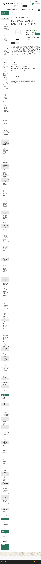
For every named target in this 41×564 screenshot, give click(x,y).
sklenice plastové (5, 437)
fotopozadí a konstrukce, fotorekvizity (6, 255)
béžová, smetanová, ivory (5, 455)
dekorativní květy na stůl (6, 111)
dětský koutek (6, 379)
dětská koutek (5, 380)
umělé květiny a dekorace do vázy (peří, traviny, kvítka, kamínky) (6, 82)
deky (4, 195)
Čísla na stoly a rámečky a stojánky (5, 70)
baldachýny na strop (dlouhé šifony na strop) (6, 137)
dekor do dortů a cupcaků (5, 488)
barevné (4, 459)
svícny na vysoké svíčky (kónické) (6, 39)
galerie (3, 519)
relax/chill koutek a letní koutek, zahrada (6, 180)
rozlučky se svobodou (5, 377)
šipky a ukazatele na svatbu (5, 373)
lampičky (5, 77)
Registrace (38, 1)
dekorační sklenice (5, 430)
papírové (5, 233)
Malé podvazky (5, 321)
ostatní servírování (5, 509)
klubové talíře (5, 407)
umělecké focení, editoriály (5, 526)
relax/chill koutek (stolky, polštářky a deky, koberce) (5, 205)
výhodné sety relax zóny (5, 184)
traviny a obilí (6, 88)
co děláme (4, 544)
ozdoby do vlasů (6, 351)
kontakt (3, 546)
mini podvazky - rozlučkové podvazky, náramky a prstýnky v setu (6, 339)
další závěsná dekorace (6, 314)
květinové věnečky (5, 354)
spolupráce (5, 541)
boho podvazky (6, 330)
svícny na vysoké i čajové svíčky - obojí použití (6, 52)
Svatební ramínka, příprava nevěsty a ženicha (5, 358)
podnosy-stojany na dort (6, 477)
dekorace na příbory (5, 424)
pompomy (6, 308)
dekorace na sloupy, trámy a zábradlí (6, 292)
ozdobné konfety (5, 108)
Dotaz (30, 39)
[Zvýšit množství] (34, 33)
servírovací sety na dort (6, 480)
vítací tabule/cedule (6, 157)
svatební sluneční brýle (5, 201)
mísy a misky (5, 515)
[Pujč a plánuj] (7, 3)
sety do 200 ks (6, 408)
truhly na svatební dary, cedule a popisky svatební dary (6, 166)
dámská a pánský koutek (6, 387)
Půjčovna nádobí (26, 9)
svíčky (5, 64)
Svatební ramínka (4, 362)
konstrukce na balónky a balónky (6, 259)
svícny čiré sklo (6, 57)
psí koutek (5, 382)
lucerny (5, 79)
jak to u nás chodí (4, 531)
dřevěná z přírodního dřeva (5, 101)
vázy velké (6, 26)
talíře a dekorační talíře (5, 400)
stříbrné (4, 448)
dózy (4, 511)
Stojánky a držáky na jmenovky (5, 243)
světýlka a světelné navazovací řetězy (5, 217)
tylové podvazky (6, 335)
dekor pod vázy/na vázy (6, 29)
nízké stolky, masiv (5, 188)
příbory (4, 421)
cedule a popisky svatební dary (5, 173)
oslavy (4, 522)
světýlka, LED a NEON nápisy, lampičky (5, 212)
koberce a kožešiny (5, 191)
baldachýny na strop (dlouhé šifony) (5, 317)
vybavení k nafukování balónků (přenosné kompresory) (5, 269)
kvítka (5, 92)
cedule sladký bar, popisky (5, 491)
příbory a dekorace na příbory (5, 418)
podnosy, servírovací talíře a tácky (5, 442)
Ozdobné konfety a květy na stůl (6, 104)
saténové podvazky (5, 333)
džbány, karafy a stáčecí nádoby (4, 497)
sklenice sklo (6, 432)
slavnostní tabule (5, 16)
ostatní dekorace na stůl (5, 114)
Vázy (4, 21)
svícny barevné (5, 59)
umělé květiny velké (6, 98)
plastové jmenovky (6, 231)
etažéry (4, 470)
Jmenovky (5, 229)
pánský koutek (5, 388)
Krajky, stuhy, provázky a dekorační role (5, 370)
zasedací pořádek (4, 160)
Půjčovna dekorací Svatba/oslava (12, 9)
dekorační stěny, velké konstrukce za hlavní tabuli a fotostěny (6, 132)
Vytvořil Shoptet (37, 561)
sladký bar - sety (6, 485)
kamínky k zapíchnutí (6, 91)
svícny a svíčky (5, 31)
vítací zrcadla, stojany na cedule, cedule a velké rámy (6, 142)
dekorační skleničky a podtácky (5, 427)
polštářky (5, 193)
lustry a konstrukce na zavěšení (5, 197)
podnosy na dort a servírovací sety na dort (5, 474)
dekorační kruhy (6, 306)
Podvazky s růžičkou (5, 326)
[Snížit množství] (34, 34)
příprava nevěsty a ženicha (5, 365)
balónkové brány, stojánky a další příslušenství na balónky (6, 263)
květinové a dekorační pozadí (6, 310)
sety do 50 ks (6, 412)
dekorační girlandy (6, 126)
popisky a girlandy (5, 121)
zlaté (4, 446)
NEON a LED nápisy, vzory (5, 221)
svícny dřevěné (5, 62)
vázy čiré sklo (6, 24)
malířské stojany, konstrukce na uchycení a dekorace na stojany (5, 151)
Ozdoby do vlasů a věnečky (5, 349)
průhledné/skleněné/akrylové (6, 445)
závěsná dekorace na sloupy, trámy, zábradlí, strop (6, 279)
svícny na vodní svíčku (6, 48)
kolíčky (5, 303)
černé (4, 457)
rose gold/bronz (6, 461)
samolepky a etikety (6, 253)
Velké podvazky (6, 323)
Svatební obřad (4, 177)
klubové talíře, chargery (5, 404)
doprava (4, 536)
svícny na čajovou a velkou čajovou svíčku (6, 34)
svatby (4, 520)
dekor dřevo (5, 463)
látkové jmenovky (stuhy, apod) (6, 236)
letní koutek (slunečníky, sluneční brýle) (5, 209)
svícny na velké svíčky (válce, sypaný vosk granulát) (6, 44)
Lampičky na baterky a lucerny (5, 74)
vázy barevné (6, 22)
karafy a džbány (6, 503)
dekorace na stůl (5, 19)
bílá (4, 452)
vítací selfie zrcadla (5, 146)
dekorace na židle (5, 128)
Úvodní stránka (2, 10)
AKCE (33, 9)
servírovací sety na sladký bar (6, 494)
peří (5, 86)
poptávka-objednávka (5, 534)
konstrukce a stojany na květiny (5, 67)
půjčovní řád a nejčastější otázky (6, 538)
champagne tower (6, 435)
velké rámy (5, 155)
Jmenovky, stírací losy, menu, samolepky (5, 226)
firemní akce (5, 524)
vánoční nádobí (4, 398)
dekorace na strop (5, 296)
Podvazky (5, 320)
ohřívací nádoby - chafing (4, 506)
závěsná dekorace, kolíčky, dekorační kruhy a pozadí (6, 300)
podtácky (5, 439)
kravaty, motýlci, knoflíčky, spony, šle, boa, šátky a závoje (6, 344)
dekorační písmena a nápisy (5, 117)
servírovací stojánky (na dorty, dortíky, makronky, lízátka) (6, 467)
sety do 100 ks (6, 410)
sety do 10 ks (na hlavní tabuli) (6, 415)
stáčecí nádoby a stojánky (5, 501)
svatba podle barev (5, 391)
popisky (5, 123)
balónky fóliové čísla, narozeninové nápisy (6, 275)
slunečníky (5, 186)
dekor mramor (5, 450)
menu (4, 250)
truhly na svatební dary (5, 170)
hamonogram (5, 162)
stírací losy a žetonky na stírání (5, 247)
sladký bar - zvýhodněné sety (5, 483)
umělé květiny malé (6, 95)
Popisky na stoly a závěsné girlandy (6, 284)
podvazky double (5, 329)
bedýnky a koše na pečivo (6, 513)
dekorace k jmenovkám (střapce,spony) (6, 240)
